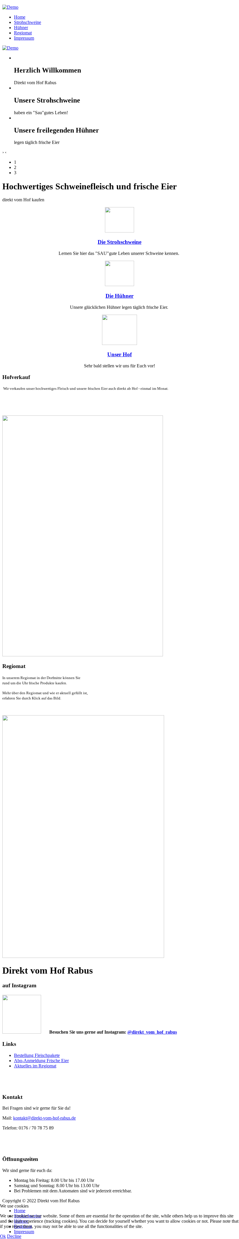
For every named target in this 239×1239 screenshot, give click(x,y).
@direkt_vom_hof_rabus (152, 1032)
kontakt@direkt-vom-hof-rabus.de (44, 1117)
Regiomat (23, 32)
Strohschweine (27, 22)
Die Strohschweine (119, 242)
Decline (14, 1236)
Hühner (21, 27)
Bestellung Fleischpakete (37, 1055)
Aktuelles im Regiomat (35, 1065)
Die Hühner (119, 296)
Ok (3, 1236)
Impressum (24, 38)
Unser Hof (119, 354)
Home (19, 17)
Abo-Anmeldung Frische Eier (41, 1060)
